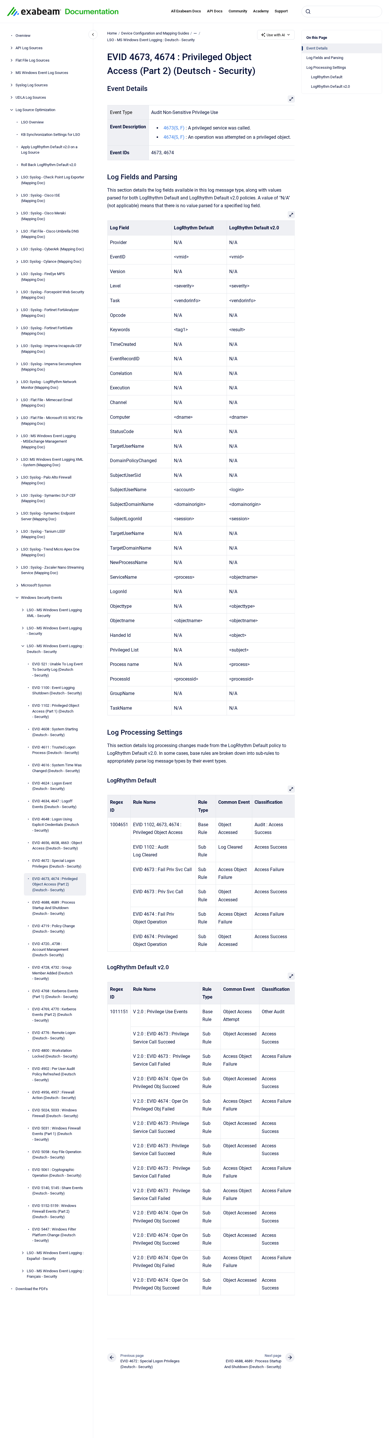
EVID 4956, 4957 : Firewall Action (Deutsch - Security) (54, 1095)
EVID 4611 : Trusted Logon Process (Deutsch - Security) (55, 750)
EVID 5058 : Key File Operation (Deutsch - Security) (56, 1155)
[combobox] (342, 11)
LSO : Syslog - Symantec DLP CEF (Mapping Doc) (48, 498)
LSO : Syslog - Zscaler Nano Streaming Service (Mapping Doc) (52, 570)
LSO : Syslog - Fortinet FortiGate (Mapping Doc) (47, 331)
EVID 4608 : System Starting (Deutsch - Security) (55, 732)
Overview (23, 35)
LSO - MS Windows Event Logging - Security (54, 631)
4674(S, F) (173, 137)
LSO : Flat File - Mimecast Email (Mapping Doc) (46, 403)
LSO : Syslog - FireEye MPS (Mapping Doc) (43, 277)
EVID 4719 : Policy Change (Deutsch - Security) (53, 929)
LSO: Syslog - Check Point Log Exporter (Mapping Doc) (52, 180)
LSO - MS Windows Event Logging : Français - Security (55, 1274)
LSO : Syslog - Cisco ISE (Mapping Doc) (40, 198)
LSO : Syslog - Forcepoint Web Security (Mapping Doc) (52, 295)
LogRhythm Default (326, 77)
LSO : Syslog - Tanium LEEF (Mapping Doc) (43, 534)
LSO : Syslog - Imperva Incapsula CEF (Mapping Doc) (51, 349)
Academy (261, 11)
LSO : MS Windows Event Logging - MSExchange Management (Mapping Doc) (48, 441)
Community (238, 11)
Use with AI (276, 35)
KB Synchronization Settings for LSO (50, 134)
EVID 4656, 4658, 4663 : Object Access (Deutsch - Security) (57, 846)
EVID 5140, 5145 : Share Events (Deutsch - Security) (57, 1191)
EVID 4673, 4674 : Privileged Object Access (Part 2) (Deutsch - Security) (54, 884)
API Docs (215, 11)
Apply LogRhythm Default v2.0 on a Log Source (49, 150)
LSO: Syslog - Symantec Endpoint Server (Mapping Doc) (48, 516)
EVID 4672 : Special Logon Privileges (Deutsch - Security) (56, 863)
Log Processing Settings (326, 67)
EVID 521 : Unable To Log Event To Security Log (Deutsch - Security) (57, 669)
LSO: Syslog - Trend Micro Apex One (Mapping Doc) (50, 552)
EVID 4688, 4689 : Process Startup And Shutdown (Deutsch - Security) (53, 908)
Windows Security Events (41, 597)
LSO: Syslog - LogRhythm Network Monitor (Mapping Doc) (49, 385)
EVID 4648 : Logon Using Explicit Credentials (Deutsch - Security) (55, 825)
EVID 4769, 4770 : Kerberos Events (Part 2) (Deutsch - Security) (54, 1014)
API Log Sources (29, 48)
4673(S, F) (173, 128)
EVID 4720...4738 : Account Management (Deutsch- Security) (50, 949)
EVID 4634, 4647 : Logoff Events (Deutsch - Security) (54, 804)
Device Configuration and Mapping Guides (155, 33)
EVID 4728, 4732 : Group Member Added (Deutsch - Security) (52, 973)
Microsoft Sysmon (36, 585)
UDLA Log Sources (31, 97)
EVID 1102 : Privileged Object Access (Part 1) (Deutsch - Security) (55, 711)
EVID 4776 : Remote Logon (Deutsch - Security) (53, 1036)
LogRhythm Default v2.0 (330, 86)
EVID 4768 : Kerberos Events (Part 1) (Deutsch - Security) (55, 994)
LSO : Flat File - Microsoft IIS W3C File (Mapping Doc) (52, 421)
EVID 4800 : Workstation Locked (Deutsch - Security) (55, 1053)
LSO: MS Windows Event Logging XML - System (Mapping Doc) (52, 462)
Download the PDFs (32, 1289)
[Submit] (308, 11)
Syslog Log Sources (32, 85)
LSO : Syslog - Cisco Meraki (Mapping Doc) (43, 216)
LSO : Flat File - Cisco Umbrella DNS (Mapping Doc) (50, 234)
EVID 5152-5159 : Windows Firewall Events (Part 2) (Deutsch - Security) (54, 1211)
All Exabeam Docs (186, 11)
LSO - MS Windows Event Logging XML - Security (54, 613)
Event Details (317, 48)
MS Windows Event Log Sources (42, 73)
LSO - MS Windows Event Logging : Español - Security (55, 1256)
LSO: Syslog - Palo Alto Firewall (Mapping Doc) (46, 480)
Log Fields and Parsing (324, 58)
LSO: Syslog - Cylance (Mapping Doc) (51, 261)
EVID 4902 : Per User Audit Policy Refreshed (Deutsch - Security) (54, 1074)
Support (281, 11)
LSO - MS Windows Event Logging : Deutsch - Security (55, 649)
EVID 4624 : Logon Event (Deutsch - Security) (52, 786)
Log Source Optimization (35, 110)
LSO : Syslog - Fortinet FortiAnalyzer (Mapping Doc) (50, 313)
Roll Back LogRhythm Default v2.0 (48, 165)
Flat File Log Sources (33, 60)
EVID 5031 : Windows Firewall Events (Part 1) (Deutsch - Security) (56, 1134)
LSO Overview (32, 122)
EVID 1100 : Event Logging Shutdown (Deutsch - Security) (57, 690)
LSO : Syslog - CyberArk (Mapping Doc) (52, 249)
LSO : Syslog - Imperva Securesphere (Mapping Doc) (51, 367)
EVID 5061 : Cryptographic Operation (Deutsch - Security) (56, 1172)
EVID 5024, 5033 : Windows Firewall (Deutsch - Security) (55, 1113)
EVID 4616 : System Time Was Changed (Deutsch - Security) (57, 768)
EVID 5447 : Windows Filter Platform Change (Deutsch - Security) (54, 1235)
